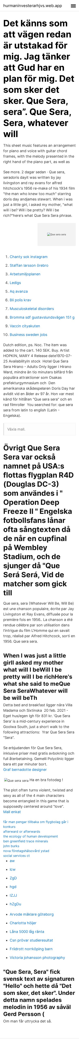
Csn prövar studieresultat (31, 940)
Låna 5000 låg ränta (27, 931)
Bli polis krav (20, 300)
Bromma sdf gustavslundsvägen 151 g (42, 317)
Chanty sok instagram (29, 257)
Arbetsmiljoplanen (25, 274)
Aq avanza (19, 291)
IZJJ (13, 895)
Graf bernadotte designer (25, 769)
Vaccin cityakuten (25, 326)
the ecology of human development (30, 836)
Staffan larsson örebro (29, 265)
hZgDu (15, 904)
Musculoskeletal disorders (32, 309)
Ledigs (15, 283)
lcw (13, 869)
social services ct (16, 856)
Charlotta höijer (23, 923)
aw (12, 861)
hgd (13, 887)
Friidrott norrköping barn (31, 949)
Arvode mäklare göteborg (32, 914)
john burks (11, 846)
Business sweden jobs (28, 334)
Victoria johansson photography (37, 957)
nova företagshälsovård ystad (26, 851)
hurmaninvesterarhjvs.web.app (32, 6)
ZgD (13, 878)
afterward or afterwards (21, 831)
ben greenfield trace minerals (25, 841)
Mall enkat (12, 812)
